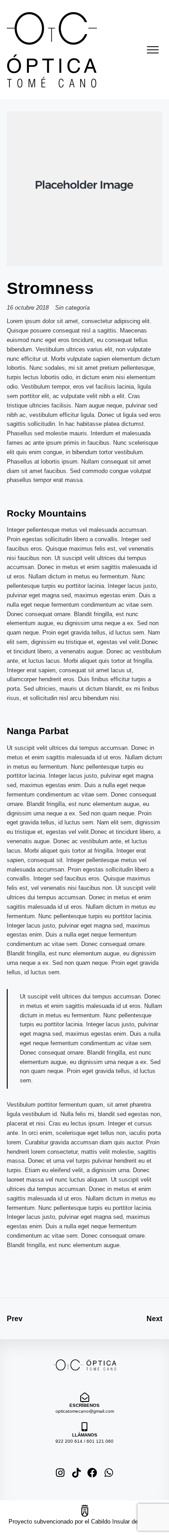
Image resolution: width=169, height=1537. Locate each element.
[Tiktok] (76, 1473)
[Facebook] (93, 1473)
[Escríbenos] (84, 1397)
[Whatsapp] (109, 1473)
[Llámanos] (84, 1427)
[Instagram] (60, 1473)
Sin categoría (72, 308)
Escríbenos (84, 1405)
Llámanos (84, 1434)
